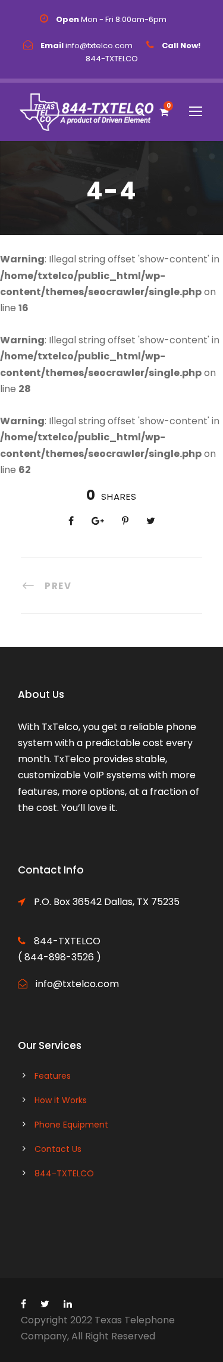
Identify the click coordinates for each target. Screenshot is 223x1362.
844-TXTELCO (64, 1173)
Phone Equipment (71, 1125)
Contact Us (57, 1149)
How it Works (60, 1100)
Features (52, 1076)
